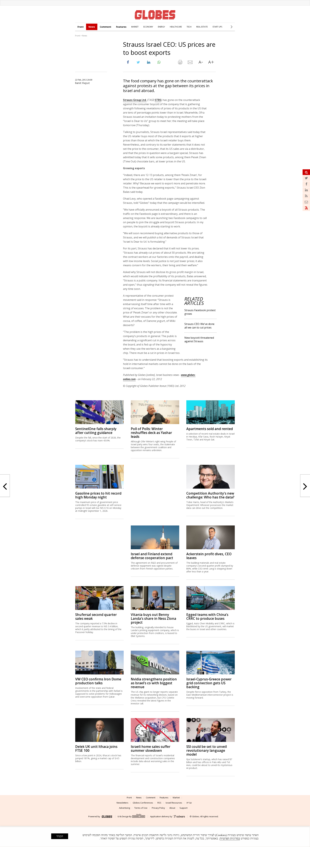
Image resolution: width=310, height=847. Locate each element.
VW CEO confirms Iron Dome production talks (98, 681)
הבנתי (59, 836)
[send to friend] (190, 63)
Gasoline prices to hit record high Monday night (98, 495)
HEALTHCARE (176, 26)
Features (121, 26)
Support (183, 807)
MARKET (135, 26)
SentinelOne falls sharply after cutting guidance (95, 430)
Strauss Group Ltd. (135, 100)
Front (81, 26)
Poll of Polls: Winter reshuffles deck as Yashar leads (151, 432)
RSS (159, 802)
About (172, 807)
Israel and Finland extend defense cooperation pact (152, 556)
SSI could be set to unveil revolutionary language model (206, 750)
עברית (189, 802)
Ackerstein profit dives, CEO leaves (209, 556)
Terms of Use (140, 807)
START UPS (217, 26)
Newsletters (122, 802)
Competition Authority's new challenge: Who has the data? (210, 495)
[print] (180, 63)
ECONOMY (148, 26)
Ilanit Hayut (82, 83)
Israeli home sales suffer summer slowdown (150, 748)
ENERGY (161, 26)
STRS (158, 100)
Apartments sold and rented (209, 428)
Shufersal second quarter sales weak (96, 616)
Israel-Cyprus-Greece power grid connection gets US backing (209, 683)
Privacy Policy (158, 807)
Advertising (124, 807)
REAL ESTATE (202, 26)
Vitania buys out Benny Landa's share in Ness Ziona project (153, 618)
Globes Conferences (143, 802)
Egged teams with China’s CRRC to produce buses (207, 616)
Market (176, 797)
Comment (105, 26)
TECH (189, 26)
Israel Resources (174, 802)
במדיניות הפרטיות (230, 838)
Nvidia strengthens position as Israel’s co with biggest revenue (154, 683)
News (91, 26)
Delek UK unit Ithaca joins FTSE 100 (96, 748)
